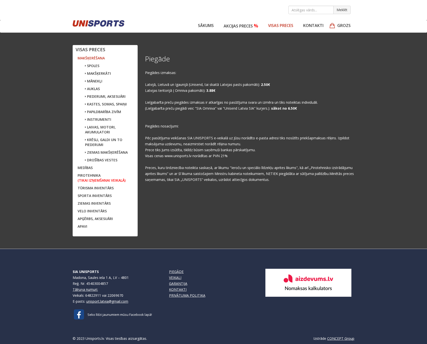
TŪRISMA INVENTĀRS (96, 188)
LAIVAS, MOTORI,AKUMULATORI (100, 129)
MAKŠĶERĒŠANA (91, 58)
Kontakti (313, 25)
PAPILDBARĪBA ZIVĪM (103, 111)
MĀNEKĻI (94, 81)
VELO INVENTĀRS (92, 211)
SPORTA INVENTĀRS (95, 195)
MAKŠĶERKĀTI (98, 73)
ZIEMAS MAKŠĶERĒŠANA (107, 152)
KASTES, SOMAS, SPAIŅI (106, 104)
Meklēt (342, 9)
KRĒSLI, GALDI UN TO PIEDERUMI (103, 142)
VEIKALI (175, 277)
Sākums (206, 25)
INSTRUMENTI (98, 119)
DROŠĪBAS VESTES (101, 160)
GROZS (344, 25)
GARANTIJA (178, 283)
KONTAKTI (178, 289)
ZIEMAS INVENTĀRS (94, 203)
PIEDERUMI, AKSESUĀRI (106, 96)
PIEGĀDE (176, 271)
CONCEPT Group (340, 338)
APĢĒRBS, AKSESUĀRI (95, 218)
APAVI (82, 226)
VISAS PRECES (280, 25)
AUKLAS (93, 88)
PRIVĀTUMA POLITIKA (187, 295)
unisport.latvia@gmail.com (107, 301)
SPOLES (92, 65)
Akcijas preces (241, 25)
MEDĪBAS (85, 167)
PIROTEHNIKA (102, 178)
